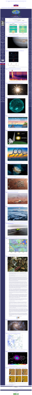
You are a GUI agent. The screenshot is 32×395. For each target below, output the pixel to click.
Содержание (30, 22)
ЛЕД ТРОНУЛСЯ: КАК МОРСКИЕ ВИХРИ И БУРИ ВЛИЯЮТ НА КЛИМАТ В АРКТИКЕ (15, 206)
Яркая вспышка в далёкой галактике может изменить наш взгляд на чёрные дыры (15, 163)
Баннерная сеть (2, 93)
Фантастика (30, 99)
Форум (30, 100)
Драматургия (30, 28)
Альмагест (30, 69)
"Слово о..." (30, 40)
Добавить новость (30, 385)
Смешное (3, 75)
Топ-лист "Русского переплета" (2, 92)
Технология (3, 56)
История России (30, 63)
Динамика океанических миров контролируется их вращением (13, 36)
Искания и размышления (30, 29)
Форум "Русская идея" (30, 76)
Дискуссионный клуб (30, 73)
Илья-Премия (30, 96)
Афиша (2, 100)
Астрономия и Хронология (30, 68)
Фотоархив (3, 90)
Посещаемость (2, 85)
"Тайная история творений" (30, 42)
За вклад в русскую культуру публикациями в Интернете (30, 91)
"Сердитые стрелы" (30, 47)
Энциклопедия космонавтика (2, 27)
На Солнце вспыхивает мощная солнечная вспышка (12, 97)
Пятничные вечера (30, 81)
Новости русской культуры (2, 97)
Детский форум (30, 79)
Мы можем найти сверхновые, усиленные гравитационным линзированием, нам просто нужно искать (16, 130)
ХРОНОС (30, 62)
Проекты (3, 84)
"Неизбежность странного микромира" (11, 7)
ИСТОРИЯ (30, 61)
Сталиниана (30, 71)
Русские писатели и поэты (2, 87)
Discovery (3, 47)
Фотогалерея (30, 51)
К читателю (30, 21)
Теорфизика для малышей (28, 7)
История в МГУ (30, 64)
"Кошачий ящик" (30, 44)
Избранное (3, 88)
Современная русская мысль (30, 59)
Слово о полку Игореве (30, 65)
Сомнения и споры (30, 32)
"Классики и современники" (30, 39)
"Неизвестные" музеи (30, 53)
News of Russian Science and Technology (3, 32)
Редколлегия (3, 77)
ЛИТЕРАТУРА (30, 18)
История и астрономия (3, 39)
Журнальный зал (30, 37)
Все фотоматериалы (30, 106)
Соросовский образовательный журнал (2, 52)
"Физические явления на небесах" (4, 7)
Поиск (2, 83)
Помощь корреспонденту (2, 385)
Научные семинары (2, 33)
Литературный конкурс (30, 93)
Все (2, 96)
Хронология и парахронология (2, 38)
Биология (3, 53)
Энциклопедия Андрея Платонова (30, 87)
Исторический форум (30, 78)
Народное (3, 74)
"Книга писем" (30, 43)
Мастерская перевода (30, 88)
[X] (18, 317)
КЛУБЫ (30, 80)
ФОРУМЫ (30, 72)
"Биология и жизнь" (16, 7)
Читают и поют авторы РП (3, 69)
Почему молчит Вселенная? (2, 34)
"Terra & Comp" (19, 7)
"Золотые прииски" (30, 45)
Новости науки (2, 98)
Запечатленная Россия (30, 70)
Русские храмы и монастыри (30, 55)
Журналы (3, 86)
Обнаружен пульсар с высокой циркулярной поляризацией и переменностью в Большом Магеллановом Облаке (17, 22)
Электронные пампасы (30, 98)
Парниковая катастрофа (2, 35)
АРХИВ (30, 101)
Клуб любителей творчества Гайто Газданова (30, 85)
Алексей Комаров (16, 391)
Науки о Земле (2, 54)
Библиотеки (3, 89)
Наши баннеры (2, 94)
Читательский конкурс (30, 95)
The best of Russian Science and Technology (3, 101)
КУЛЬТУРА (30, 48)
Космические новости (3, 26)
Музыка (30, 52)
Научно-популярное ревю (23, 7)
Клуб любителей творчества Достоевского (30, 83)
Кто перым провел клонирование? (2, 36)
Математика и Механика (2, 55)
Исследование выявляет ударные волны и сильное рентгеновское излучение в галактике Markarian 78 (16, 351)
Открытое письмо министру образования (3, 49)
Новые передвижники (30, 50)
